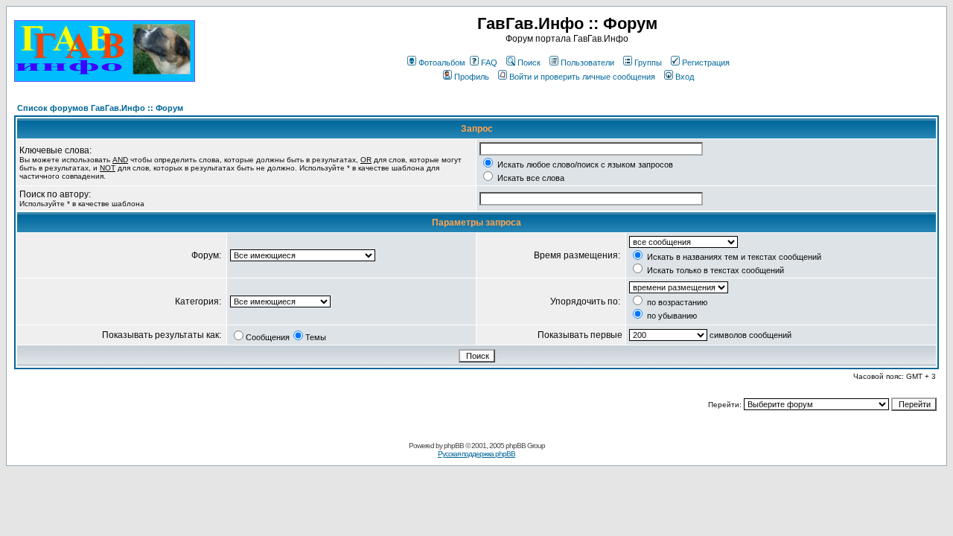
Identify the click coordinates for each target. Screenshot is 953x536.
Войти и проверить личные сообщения (582, 76)
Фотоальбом (441, 62)
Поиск (529, 62)
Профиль (471, 76)
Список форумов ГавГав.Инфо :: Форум (100, 107)
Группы (648, 62)
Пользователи (587, 62)
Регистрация (706, 62)
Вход (684, 76)
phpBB (454, 445)
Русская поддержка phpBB (476, 454)
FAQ (489, 62)
